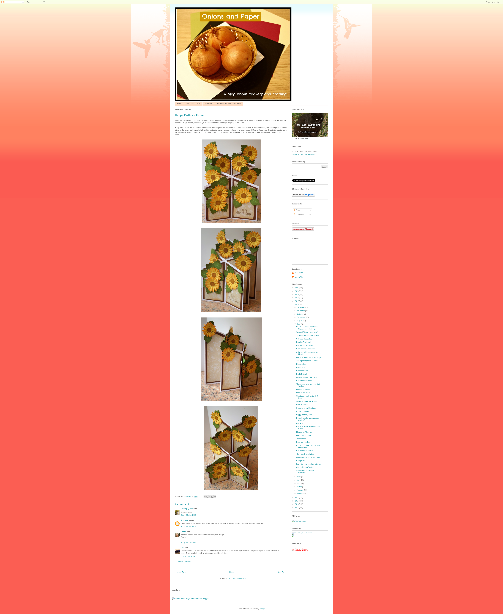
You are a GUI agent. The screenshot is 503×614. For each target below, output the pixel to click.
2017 (297, 301)
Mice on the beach (303, 393)
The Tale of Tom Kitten (305, 454)
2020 (297, 291)
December (301, 307)
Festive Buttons (302, 405)
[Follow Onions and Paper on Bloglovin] (303, 196)
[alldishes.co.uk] (299, 521)
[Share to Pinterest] (215, 496)
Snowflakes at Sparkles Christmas (305, 472)
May (299, 480)
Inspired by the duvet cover (306, 377)
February (300, 490)
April (299, 483)
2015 (297, 498)
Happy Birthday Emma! (305, 415)
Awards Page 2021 (193, 104)
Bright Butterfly (302, 374)
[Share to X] (210, 496)
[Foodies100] (297, 535)
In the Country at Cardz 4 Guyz (308, 457)
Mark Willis (299, 277)
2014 (297, 501)
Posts (297, 210)
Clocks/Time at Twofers (305, 467)
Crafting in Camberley (304, 345)
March (299, 487)
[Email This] (205, 496)
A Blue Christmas (303, 411)
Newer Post (181, 572)
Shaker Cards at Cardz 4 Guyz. (308, 335)
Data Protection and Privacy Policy (229, 104)
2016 (297, 304)
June (299, 477)
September (301, 317)
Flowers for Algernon (304, 432)
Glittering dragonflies (304, 339)
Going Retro (300, 461)
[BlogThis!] (207, 496)
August (300, 321)
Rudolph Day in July (303, 342)
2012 (297, 508)
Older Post (281, 572)
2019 (297, 294)
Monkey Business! (303, 389)
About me (208, 104)
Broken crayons (302, 371)
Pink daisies (301, 364)
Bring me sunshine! (303, 442)
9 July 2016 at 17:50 (188, 515)
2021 (297, 288)
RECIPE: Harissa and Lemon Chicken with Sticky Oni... (307, 328)
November (301, 311)
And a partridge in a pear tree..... (308, 361)
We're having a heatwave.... (306, 349)
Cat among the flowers (304, 451)
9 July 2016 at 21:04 (188, 543)
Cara (182, 548)
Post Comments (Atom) (236, 578)
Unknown (184, 520)
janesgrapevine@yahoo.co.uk (303, 154)
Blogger (262, 609)
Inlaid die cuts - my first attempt (308, 464)
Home (179, 104)
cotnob (183, 531)
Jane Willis (299, 273)
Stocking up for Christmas (306, 408)
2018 (297, 298)
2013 (297, 504)
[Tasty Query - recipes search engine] (300, 552)
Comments (299, 214)
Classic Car (300, 367)
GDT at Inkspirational (304, 381)
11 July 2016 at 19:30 (189, 556)
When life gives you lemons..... (308, 401)
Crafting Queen (187, 509)
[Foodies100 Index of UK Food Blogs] (303, 532)
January (300, 493)
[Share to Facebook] (212, 496)
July (299, 324)
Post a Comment (184, 561)
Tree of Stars (301, 439)
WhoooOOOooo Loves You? (307, 332)
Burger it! (299, 423)
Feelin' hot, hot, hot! (303, 435)
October (300, 314)
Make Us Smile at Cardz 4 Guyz (308, 357)
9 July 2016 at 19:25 (188, 526)
